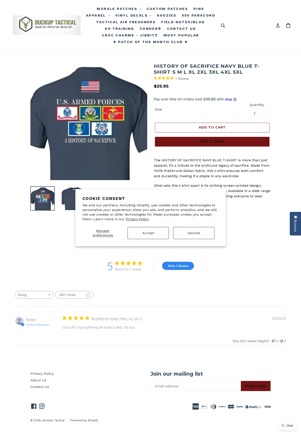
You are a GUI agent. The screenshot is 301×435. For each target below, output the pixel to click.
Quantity (257, 105)
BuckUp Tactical (53, 420)
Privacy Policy (137, 219)
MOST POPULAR (181, 35)
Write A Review (178, 266)
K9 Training (119, 28)
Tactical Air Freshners (126, 22)
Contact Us (39, 387)
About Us (38, 380)
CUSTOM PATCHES (167, 9)
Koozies (166, 15)
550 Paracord (198, 15)
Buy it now (212, 141)
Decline (194, 233)
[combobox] (34, 295)
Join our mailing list (176, 374)
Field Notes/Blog (183, 22)
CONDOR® (151, 28)
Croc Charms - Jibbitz (130, 35)
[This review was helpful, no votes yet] (273, 341)
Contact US (181, 28)
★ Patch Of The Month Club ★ (150, 42)
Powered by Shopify (84, 420)
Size (158, 109)
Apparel (97, 15)
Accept (148, 233)
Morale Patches (118, 9)
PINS (198, 9)
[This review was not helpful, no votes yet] (281, 341)
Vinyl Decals (132, 15)
